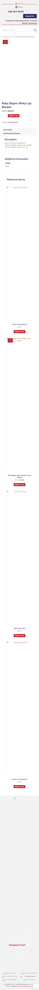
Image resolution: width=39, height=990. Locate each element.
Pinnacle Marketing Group (25, 986)
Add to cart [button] (19, 332)
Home (4, 37)
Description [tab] (7, 130)
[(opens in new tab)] (19, 865)
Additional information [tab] (11, 133)
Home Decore (11, 37)
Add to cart (13, 116)
